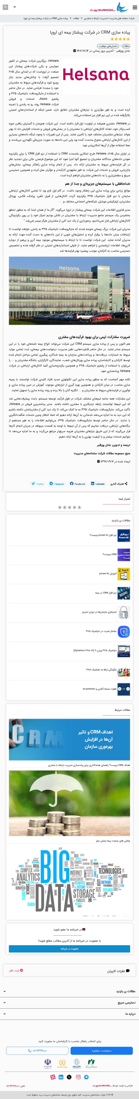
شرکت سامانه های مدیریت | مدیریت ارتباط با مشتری (109, 18)
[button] (15, 7)
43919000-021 (12, 1086)
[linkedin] (61, 1080)
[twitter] (69, 1080)
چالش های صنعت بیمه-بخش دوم (113, 841)
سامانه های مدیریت (102, 1085)
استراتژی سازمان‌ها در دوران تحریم (99, 612)
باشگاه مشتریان (27, 360)
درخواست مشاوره (101, 1051)
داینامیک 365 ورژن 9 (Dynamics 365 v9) (95, 650)
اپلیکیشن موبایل (108, 201)
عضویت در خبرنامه (69, 949)
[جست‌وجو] (5, 7)
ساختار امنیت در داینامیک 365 (101, 631)
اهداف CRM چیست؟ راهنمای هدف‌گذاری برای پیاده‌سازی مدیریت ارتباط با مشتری (89, 765)
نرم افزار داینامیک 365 (102, 196)
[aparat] (52, 1080)
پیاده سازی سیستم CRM (90, 344)
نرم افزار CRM (36, 153)
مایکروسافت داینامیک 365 (75, 420)
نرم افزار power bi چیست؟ (103, 535)
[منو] (135, 7)
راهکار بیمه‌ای (31, 164)
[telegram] (86, 1080)
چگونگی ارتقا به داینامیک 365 (101, 670)
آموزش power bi (108, 574)
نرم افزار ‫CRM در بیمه (106, 593)
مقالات (76, 18)
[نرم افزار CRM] (109, 7)
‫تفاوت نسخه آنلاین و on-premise (100, 689)
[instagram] (78, 1080)
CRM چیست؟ (110, 554)
